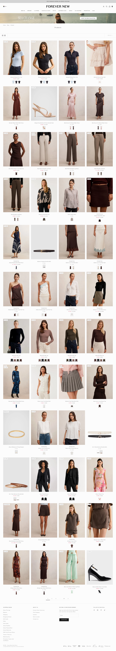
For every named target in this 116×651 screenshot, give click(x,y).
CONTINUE (45, 332)
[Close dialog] (83, 310)
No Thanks (45, 336)
